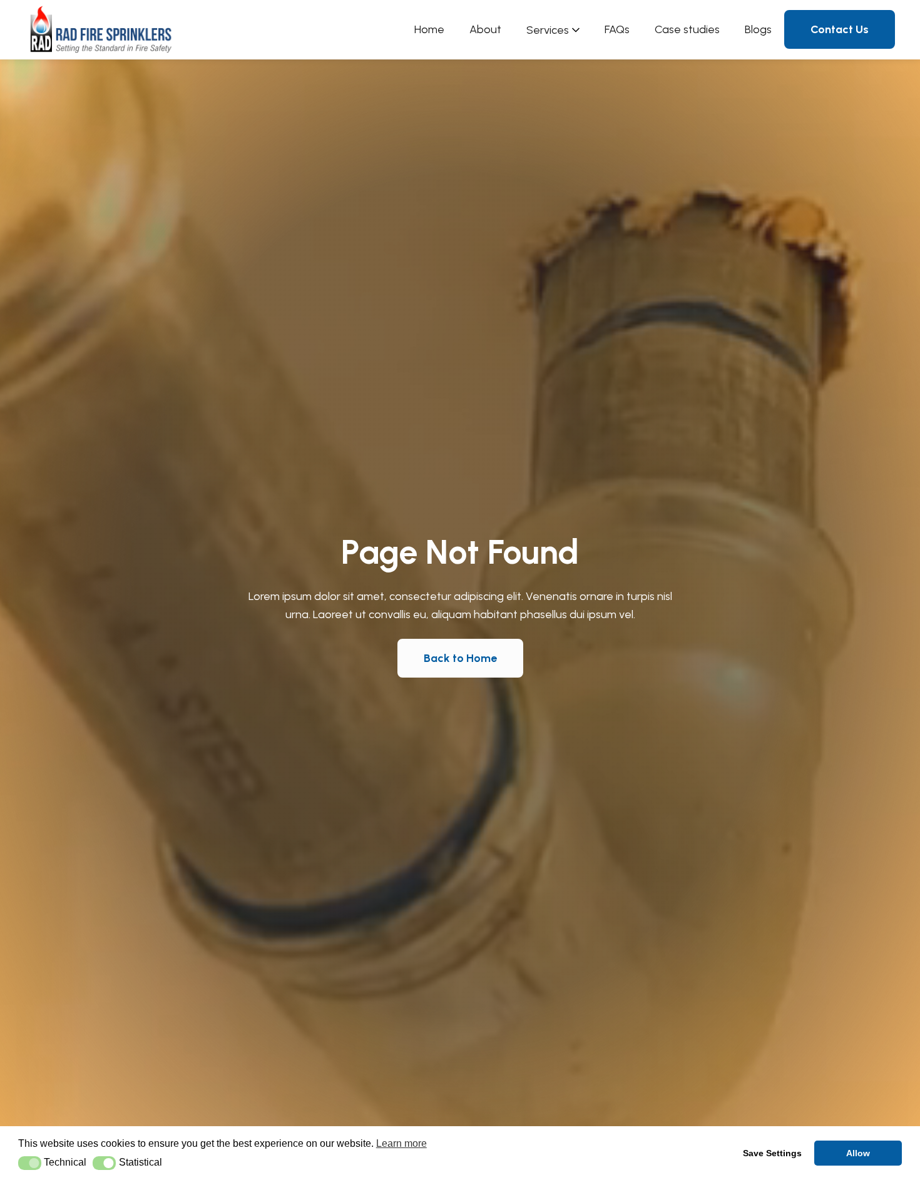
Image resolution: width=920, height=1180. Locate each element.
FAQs (617, 29)
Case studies (687, 29)
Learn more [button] (401, 1143)
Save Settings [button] (772, 1153)
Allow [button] (858, 1153)
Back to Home (460, 658)
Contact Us (839, 29)
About (485, 29)
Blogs (758, 29)
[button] (29, 1163)
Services (547, 30)
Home (429, 29)
